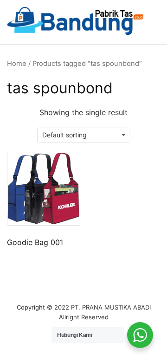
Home (16, 63)
